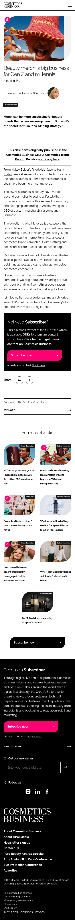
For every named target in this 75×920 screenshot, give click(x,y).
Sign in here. (38, 365)
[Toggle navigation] (70, 5)
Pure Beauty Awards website (24, 853)
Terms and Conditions (18, 912)
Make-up (37, 223)
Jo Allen (11, 93)
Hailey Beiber (20, 169)
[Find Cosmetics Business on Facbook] (47, 792)
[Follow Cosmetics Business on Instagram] (28, 792)
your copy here (49, 159)
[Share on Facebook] (29, 380)
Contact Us (11, 848)
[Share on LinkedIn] (19, 380)
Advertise (10, 870)
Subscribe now (21, 355)
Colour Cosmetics (10, 105)
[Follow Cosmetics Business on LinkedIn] (37, 792)
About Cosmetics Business (22, 831)
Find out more (12, 746)
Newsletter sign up (17, 842)
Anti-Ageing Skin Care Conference (28, 859)
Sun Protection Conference (23, 865)
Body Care (29, 497)
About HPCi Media (16, 837)
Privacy (40, 912)
